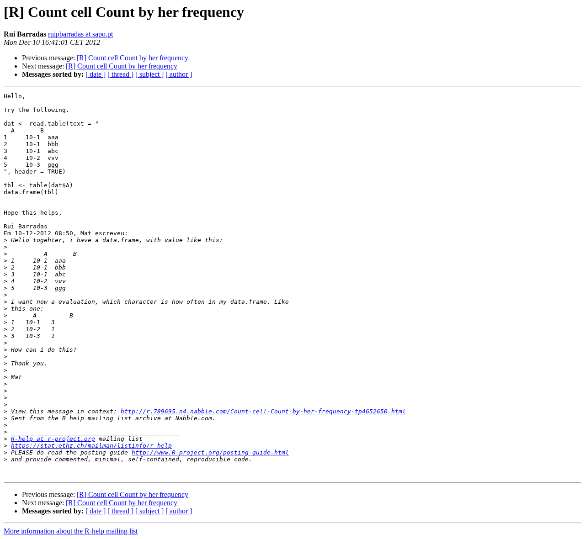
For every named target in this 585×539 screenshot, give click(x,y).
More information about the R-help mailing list (71, 531)
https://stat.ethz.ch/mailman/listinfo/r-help (91, 445)
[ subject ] (149, 74)
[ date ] (95, 74)
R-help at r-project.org (53, 438)
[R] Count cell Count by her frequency (132, 58)
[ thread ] (120, 74)
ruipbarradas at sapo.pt (80, 34)
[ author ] (178, 74)
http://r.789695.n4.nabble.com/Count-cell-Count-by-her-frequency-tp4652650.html (263, 411)
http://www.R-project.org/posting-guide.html (210, 452)
